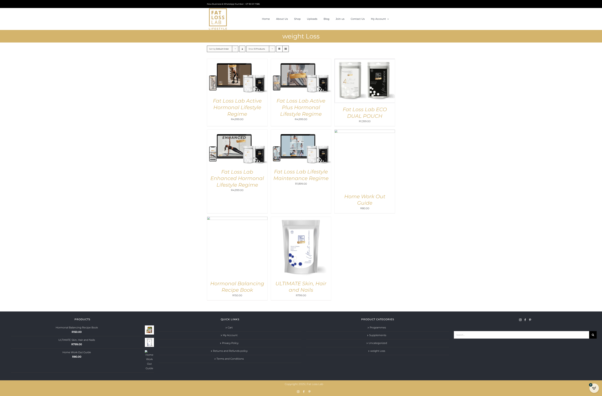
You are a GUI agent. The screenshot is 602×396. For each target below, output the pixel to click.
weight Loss (377, 350)
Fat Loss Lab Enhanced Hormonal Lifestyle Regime (237, 178)
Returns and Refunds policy (230, 350)
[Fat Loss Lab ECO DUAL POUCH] (365, 60)
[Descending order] (242, 49)
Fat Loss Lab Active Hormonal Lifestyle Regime (237, 107)
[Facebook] (525, 320)
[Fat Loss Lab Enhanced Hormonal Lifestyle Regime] (237, 131)
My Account (230, 335)
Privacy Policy (230, 343)
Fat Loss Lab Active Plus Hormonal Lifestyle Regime (301, 107)
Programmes (378, 327)
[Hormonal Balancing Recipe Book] (237, 218)
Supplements (377, 335)
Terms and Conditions (230, 358)
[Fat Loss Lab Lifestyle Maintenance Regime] (301, 131)
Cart (230, 327)
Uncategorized (378, 343)
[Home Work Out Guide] (365, 131)
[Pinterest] (530, 320)
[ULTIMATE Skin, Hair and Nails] (301, 218)
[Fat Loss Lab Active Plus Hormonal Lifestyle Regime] (301, 60)
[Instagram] (520, 320)
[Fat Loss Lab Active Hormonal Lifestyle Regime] (237, 60)
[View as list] (286, 49)
